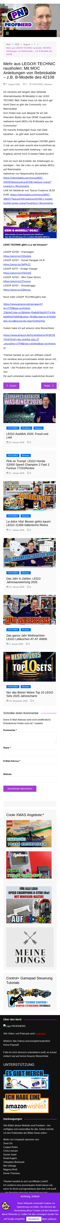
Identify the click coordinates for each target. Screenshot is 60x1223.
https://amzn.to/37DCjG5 (17, 272)
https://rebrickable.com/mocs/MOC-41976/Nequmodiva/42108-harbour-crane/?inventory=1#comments (27, 182)
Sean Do (8, 1143)
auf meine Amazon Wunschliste (32, 1056)
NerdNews (26, 428)
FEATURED (37, 84)
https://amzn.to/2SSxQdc (17, 256)
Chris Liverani (10, 1151)
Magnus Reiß (10, 1169)
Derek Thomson (11, 1173)
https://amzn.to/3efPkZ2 (16, 264)
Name (7, 747)
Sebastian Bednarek (13, 1162)
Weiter (47, 385)
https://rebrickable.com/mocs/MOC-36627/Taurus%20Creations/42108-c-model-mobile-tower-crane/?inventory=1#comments (28, 199)
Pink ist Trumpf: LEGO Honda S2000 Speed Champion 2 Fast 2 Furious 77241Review (27, 464)
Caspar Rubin (10, 1147)
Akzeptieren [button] (33, 1219)
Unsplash (19, 1139)
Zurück (13, 385)
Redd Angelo (10, 1158)
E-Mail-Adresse (11, 761)
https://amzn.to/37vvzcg (17, 281)
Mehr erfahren (49, 1219)
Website (7, 774)
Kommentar (10, 730)
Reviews (48, 84)
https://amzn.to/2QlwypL (17, 289)
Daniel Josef (9, 1154)
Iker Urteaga (9, 1165)
